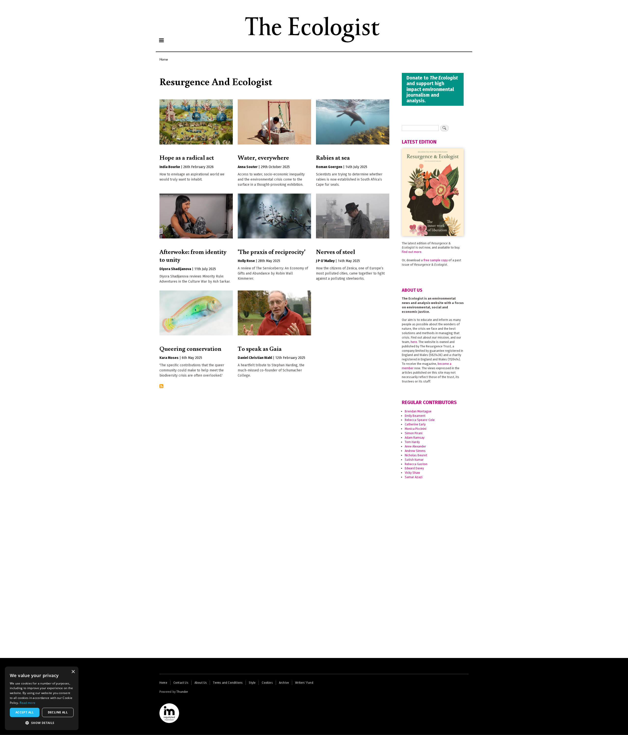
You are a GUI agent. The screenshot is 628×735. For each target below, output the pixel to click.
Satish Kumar (414, 459)
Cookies (267, 682)
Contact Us (180, 682)
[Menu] (161, 41)
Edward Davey (414, 468)
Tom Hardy (412, 442)
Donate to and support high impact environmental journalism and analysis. (432, 89)
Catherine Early (415, 424)
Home (163, 59)
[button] (42, 722)
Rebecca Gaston (416, 464)
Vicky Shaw (412, 472)
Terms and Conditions (228, 682)
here (414, 342)
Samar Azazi (413, 477)
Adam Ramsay (414, 437)
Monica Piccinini (415, 429)
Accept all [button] (24, 712)
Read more (27, 703)
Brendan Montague (418, 411)
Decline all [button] (58, 712)
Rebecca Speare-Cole (420, 420)
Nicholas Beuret (416, 455)
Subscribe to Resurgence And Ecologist (161, 386)
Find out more (411, 252)
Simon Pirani (413, 433)
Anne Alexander (415, 446)
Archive (284, 682)
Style (252, 682)
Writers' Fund (304, 682)
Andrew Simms (415, 451)
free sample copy (435, 260)
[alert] (41, 698)
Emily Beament (415, 416)
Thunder (182, 692)
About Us (201, 682)
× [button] (73, 672)
